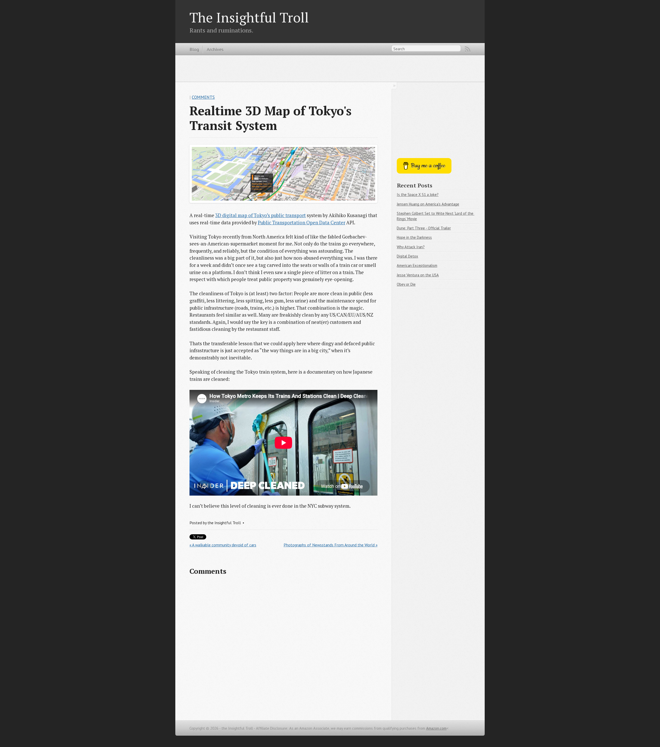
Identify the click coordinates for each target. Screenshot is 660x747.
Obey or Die (406, 284)
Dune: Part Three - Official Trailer (424, 228)
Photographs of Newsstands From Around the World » (330, 544)
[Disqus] (283, 646)
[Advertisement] (330, 68)
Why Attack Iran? (411, 246)
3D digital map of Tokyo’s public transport (260, 215)
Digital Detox (407, 256)
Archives (215, 49)
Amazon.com (436, 728)
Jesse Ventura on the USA (418, 275)
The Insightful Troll (249, 17)
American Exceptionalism (417, 265)
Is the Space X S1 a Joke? (418, 194)
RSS (468, 49)
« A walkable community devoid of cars (222, 544)
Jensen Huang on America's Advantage (428, 204)
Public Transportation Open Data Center (301, 222)
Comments (203, 97)
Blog (194, 49)
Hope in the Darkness (414, 237)
